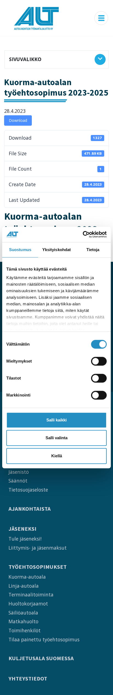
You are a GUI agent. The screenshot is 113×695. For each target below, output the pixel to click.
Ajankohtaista (30, 509)
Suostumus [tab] (20, 249)
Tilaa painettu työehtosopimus (44, 639)
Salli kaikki (56, 420)
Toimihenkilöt (25, 630)
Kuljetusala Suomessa (41, 658)
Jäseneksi (22, 528)
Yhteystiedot (28, 678)
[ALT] (36, 18)
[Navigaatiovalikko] (101, 18)
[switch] (99, 361)
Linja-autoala (24, 585)
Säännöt (18, 480)
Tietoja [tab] (93, 249)
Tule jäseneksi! (25, 538)
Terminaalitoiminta (31, 594)
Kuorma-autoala (27, 576)
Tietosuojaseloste (28, 489)
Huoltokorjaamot (28, 603)
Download (18, 120)
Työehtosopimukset (38, 567)
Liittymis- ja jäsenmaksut (38, 547)
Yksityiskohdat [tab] (56, 249)
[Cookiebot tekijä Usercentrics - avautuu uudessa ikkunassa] (83, 234)
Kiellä (56, 455)
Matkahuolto (23, 621)
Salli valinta (56, 437)
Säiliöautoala (23, 612)
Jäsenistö (19, 472)
